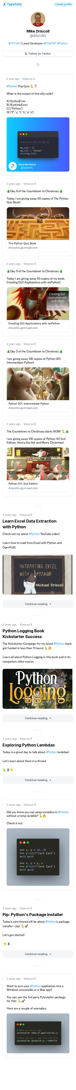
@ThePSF (50, 43)
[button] (38, 54)
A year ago (12, 78)
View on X (29, 78)
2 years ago (13, 183)
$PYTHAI (14, 43)
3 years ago (10, 738)
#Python (62, 43)
